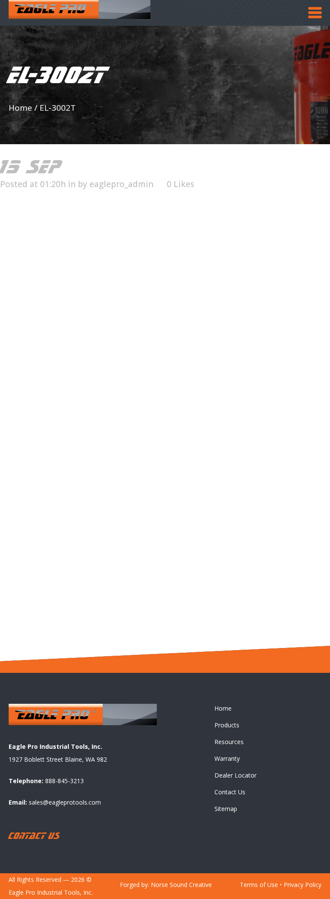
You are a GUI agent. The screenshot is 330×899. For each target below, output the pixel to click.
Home (20, 107)
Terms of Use (259, 885)
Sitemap (225, 809)
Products (226, 725)
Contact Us (229, 792)
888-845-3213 (64, 781)
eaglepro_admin (121, 184)
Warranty (227, 758)
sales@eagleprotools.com (65, 802)
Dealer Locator (235, 775)
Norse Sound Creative (181, 885)
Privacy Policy (302, 885)
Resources (229, 742)
